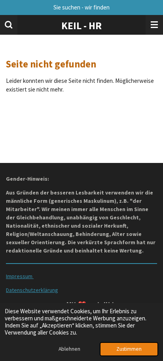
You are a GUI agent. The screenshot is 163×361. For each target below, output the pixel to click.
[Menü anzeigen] (154, 25)
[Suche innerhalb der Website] (8, 25)
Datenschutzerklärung (32, 290)
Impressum (20, 276)
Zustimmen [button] (129, 349)
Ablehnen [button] (69, 349)
